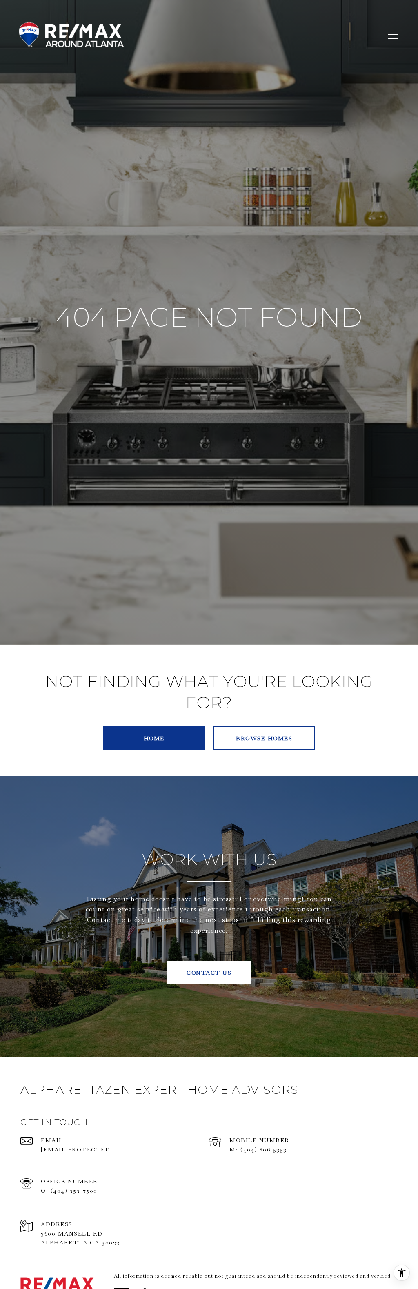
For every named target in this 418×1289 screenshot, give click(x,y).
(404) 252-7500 (74, 1190)
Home (154, 738)
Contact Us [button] (209, 972)
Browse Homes (264, 738)
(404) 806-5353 (263, 1149)
